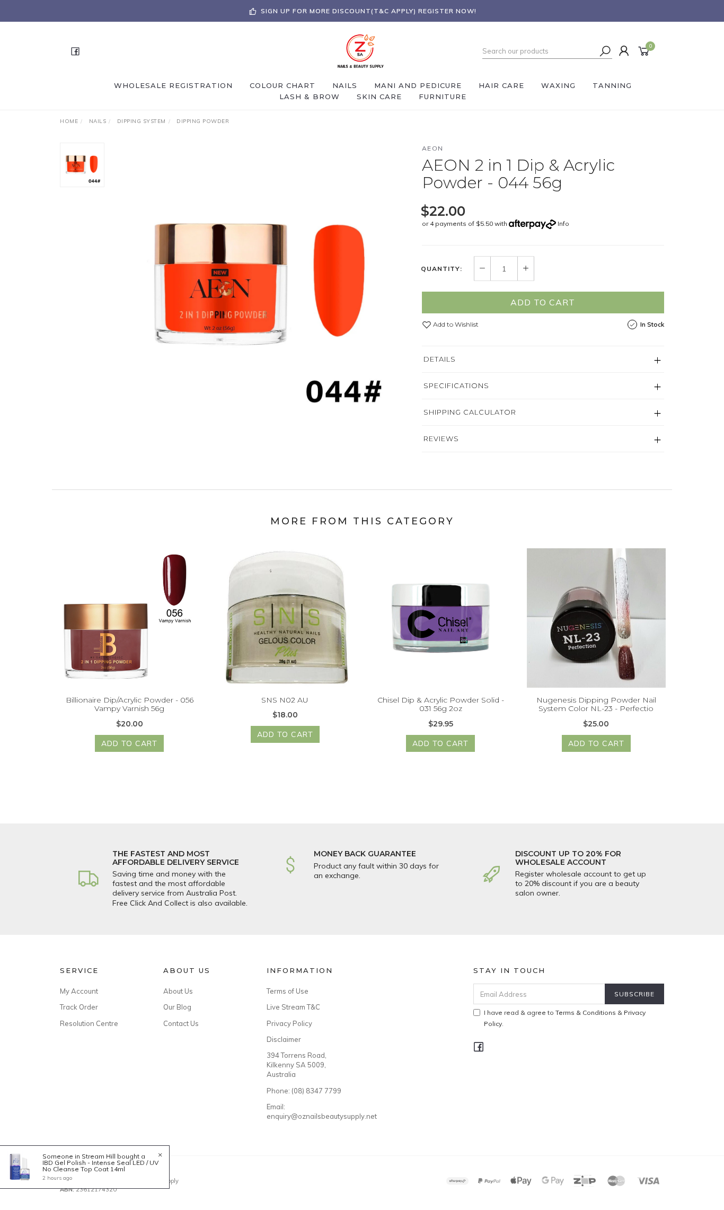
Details (439, 359)
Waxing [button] (558, 85)
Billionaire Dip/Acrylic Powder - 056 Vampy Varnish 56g (129, 704)
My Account (79, 991)
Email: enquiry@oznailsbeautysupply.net (306, 1111)
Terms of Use (287, 991)
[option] (263, 285)
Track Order (79, 1007)
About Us (178, 991)
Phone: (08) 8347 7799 (304, 1090)
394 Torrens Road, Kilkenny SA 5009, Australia (296, 1065)
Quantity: (441, 269)
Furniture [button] (442, 96)
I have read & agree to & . (565, 1018)
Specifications (456, 385)
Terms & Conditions (585, 1012)
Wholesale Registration (173, 85)
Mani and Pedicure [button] (418, 85)
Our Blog (177, 1007)
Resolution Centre (89, 1023)
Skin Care (379, 96)
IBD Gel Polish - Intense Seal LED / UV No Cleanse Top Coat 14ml (100, 1166)
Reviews (441, 438)
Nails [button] (344, 85)
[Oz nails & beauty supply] (360, 50)
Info (563, 223)
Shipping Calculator (469, 412)
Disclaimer (284, 1039)
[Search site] (605, 50)
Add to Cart (542, 302)
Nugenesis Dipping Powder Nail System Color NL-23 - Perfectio (596, 704)
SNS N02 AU (284, 700)
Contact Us (181, 1023)
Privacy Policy (289, 1023)
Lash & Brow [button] (309, 96)
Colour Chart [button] (282, 85)
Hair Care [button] (501, 85)
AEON (433, 148)
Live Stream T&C (293, 1007)
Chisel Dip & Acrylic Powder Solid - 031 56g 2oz (440, 704)
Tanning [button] (612, 85)
